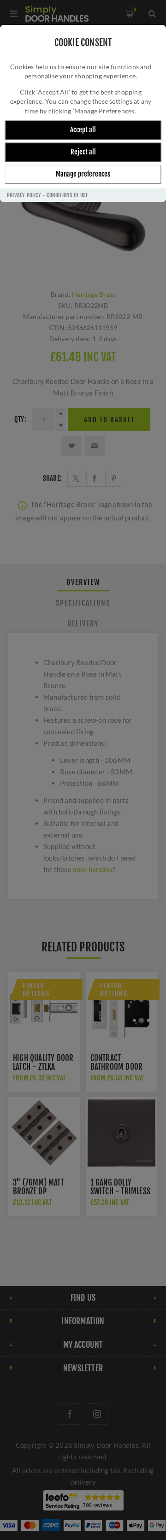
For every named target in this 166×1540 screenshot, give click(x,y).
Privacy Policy (24, 195)
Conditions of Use (67, 195)
